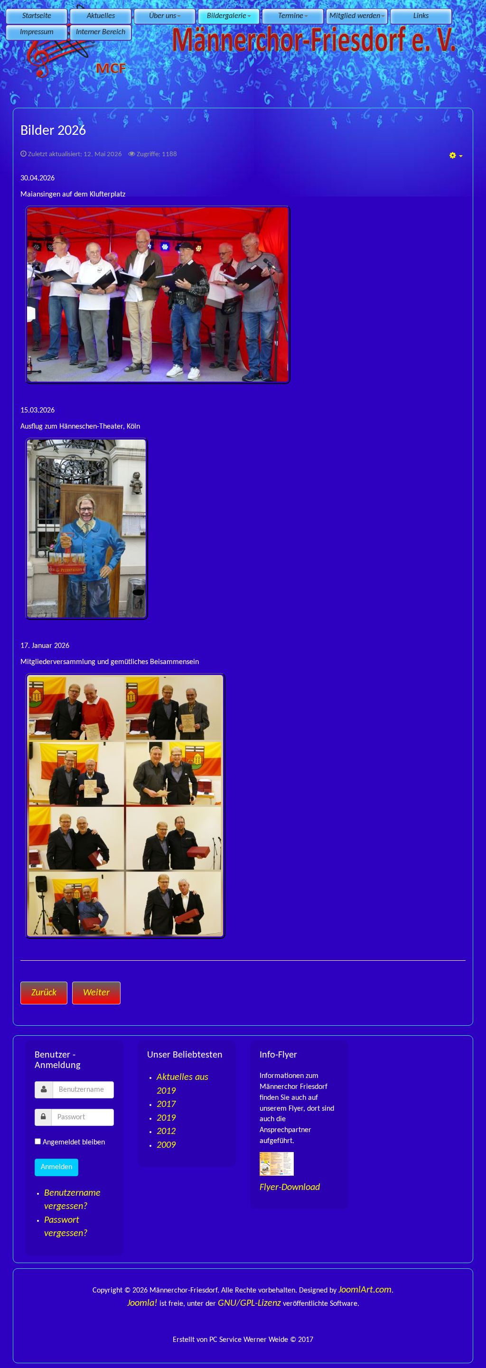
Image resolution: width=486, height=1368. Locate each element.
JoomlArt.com (365, 1290)
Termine (290, 16)
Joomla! (142, 1303)
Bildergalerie (226, 16)
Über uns (162, 16)
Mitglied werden (354, 16)
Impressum (37, 32)
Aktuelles (101, 16)
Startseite (36, 16)
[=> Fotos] (243, 806)
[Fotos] (243, 529)
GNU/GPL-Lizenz (249, 1303)
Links (421, 16)
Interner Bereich (100, 32)
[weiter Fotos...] (243, 295)
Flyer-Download (290, 1187)
